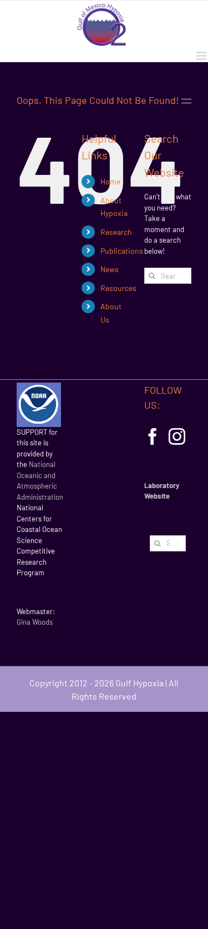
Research (116, 232)
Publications (121, 250)
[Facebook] (152, 436)
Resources (118, 288)
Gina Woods (35, 621)
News (109, 269)
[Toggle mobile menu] (202, 56)
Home (110, 181)
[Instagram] (177, 436)
